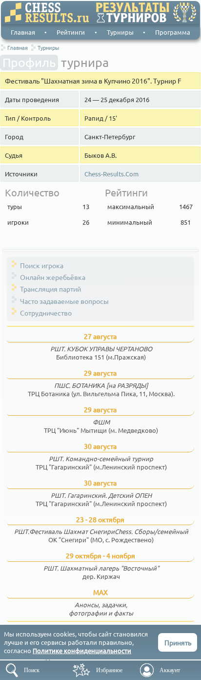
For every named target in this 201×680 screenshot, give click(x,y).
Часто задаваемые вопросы (64, 301)
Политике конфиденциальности (82, 650)
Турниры (120, 32)
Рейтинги (71, 32)
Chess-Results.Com (111, 174)
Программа (172, 32)
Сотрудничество (46, 312)
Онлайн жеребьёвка (52, 277)
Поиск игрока (41, 265)
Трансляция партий (50, 288)
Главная (23, 32)
